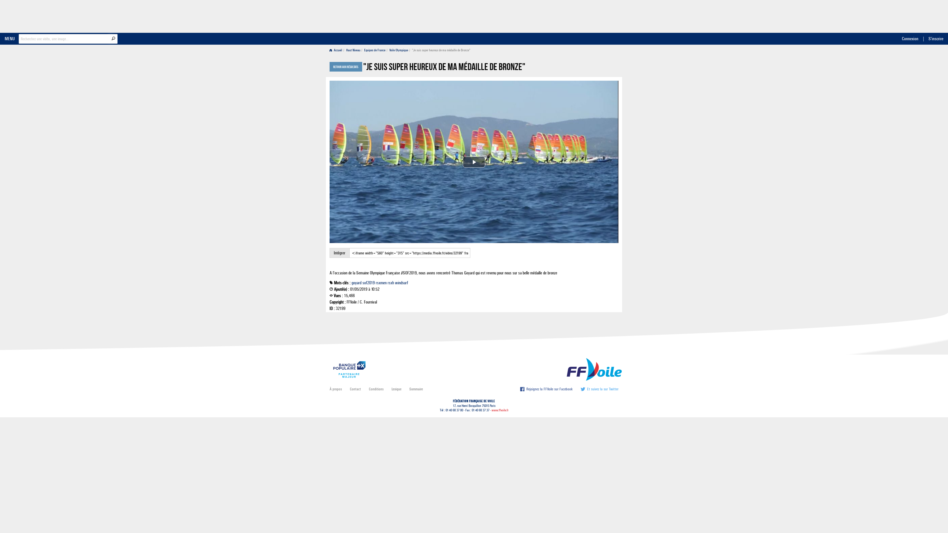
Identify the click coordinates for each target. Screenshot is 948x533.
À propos (336, 389)
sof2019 (368, 282)
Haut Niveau (353, 50)
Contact (355, 389)
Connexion (910, 38)
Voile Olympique (398, 50)
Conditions (376, 389)
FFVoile (587, 15)
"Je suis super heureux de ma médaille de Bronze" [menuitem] (441, 50)
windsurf (401, 282)
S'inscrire (935, 38)
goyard (356, 282)
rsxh (391, 282)
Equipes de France (374, 50)
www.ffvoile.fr (500, 410)
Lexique (396, 389)
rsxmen (381, 282)
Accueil (337, 50)
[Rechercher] (113, 38)
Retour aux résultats (345, 67)
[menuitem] (337, 50)
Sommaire (416, 389)
